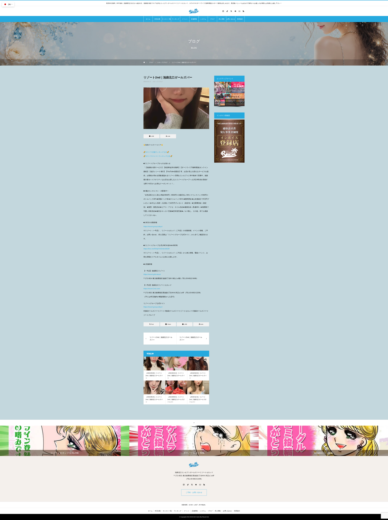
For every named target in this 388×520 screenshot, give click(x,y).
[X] (231, 11)
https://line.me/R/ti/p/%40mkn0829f (156, 249)
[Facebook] (235, 11)
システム (203, 19)
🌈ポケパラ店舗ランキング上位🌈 (156, 152)
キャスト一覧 (166, 19)
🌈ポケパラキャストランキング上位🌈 (157, 156)
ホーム (148, 19)
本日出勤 (157, 19)
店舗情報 (194, 19)
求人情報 (221, 19)
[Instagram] (223, 11)
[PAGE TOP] (194, 423)
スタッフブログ (158, 81)
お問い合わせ (230, 19)
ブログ (212, 19)
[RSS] (243, 11)
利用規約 (240, 19)
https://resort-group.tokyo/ (152, 226)
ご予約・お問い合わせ (194, 492)
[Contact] (239, 11)
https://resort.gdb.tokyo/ (152, 274)
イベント (185, 19)
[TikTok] (227, 11)
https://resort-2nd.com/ (151, 288)
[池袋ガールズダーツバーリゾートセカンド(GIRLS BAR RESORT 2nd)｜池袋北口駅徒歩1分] (194, 11)
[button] (217, 90)
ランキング (175, 19)
